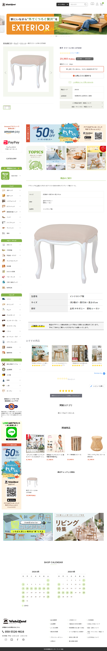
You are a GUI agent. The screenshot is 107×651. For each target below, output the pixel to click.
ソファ (9, 299)
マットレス (10, 228)
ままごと (9, 245)
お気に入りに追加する (83, 76)
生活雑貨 (9, 369)
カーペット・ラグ (12, 337)
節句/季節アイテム (12, 364)
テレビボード (11, 315)
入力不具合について (93, 637)
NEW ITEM (13, 176)
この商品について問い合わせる (83, 82)
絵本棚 (9, 266)
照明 (8, 380)
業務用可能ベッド (12, 212)
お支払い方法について (93, 624)
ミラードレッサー (12, 342)
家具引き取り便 (73, 637)
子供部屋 (9, 250)
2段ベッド (10, 190)
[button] (5, 73)
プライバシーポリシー (56, 637)
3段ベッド (10, 196)
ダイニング (10, 304)
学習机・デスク (11, 255)
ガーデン (9, 391)
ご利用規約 (90, 620)
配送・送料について (93, 628)
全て (59, 413)
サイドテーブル (11, 326)
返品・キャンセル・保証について (95, 632)
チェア (16, 43)
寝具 (8, 233)
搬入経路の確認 (73, 641)
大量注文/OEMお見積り (75, 624)
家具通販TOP (7, 43)
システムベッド (11, 201)
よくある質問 (54, 628)
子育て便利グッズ (12, 282)
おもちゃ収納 (11, 272)
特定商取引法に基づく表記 (76, 628)
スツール (23, 43)
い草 (8, 386)
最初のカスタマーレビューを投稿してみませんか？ (66, 395)
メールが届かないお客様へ (76, 631)
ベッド (9, 217)
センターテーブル (12, 320)
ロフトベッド (11, 206)
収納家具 (9, 347)
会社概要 (52, 624)
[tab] (97, 386)
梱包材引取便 (54, 631)
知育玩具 (9, 288)
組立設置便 (53, 620)
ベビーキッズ (11, 277)
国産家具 (9, 353)
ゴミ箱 (9, 375)
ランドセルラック (12, 261)
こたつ (9, 331)
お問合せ (52, 641)
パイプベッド (11, 223)
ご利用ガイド (72, 620)
